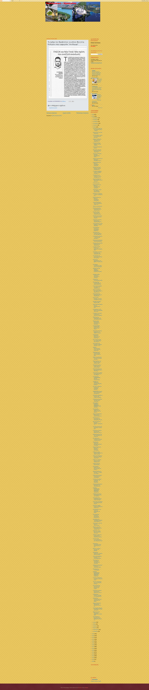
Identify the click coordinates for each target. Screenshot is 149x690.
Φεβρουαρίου (96, 629)
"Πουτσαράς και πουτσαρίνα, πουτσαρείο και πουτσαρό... (96, 562)
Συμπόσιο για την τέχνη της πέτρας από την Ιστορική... (97, 216)
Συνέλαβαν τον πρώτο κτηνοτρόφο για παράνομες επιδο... (97, 252)
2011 (93, 657)
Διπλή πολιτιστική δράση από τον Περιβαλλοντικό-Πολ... (97, 306)
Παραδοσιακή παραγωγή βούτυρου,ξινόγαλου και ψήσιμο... (97, 444)
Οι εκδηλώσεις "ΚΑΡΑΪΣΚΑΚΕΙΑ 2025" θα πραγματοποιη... (96, 378)
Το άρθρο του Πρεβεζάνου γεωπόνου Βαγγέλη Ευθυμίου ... (97, 383)
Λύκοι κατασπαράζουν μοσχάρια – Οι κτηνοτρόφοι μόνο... (97, 557)
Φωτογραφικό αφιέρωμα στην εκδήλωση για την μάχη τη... (97, 411)
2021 (93, 639)
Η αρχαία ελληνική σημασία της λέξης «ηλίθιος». (97, 144)
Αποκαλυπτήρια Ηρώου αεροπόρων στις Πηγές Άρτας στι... (97, 485)
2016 (93, 648)
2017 (93, 646)
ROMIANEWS (95, 679)
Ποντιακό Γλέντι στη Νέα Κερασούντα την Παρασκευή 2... (97, 244)
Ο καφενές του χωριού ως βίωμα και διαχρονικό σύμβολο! (97, 314)
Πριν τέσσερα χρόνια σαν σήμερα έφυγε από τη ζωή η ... (97, 340)
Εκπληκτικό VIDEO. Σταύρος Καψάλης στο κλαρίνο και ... (97, 506)
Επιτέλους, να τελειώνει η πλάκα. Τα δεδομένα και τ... (97, 194)
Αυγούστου (95, 125)
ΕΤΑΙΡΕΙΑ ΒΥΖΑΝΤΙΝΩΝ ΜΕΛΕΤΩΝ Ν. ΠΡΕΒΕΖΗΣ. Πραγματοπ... (96, 490)
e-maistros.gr (94, 86)
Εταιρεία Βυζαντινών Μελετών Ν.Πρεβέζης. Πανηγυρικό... (97, 199)
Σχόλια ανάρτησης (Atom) (57, 115)
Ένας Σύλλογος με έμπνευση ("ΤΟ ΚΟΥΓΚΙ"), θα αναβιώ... (96, 587)
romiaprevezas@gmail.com (96, 62)
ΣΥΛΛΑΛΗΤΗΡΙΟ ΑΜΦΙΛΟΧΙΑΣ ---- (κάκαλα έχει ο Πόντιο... (97, 327)
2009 (93, 661)
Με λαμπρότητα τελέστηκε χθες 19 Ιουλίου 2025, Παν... (97, 283)
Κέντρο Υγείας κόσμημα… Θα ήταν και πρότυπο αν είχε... (97, 298)
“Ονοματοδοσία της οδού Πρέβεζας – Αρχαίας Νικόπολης (97, 224)
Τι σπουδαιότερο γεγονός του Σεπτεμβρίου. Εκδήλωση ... (96, 229)
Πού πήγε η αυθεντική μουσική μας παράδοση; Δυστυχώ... (97, 388)
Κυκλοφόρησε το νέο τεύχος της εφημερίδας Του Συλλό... (97, 511)
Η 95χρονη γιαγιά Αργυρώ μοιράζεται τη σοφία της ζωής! (97, 453)
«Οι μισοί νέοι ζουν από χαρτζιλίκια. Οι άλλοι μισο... (97, 427)
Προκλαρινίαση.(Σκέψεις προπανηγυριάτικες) (97, 241)
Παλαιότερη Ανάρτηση (82, 113)
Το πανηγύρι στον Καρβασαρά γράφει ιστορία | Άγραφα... (97, 498)
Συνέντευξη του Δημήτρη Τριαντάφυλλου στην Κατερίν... (97, 502)
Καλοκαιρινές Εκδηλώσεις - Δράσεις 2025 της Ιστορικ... (97, 553)
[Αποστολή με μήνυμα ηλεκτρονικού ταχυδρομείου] (69, 101)
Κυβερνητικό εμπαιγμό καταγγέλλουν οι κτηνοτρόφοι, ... (97, 476)
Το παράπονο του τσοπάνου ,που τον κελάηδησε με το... (97, 176)
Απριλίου (95, 625)
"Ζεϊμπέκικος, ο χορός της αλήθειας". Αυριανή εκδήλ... (97, 190)
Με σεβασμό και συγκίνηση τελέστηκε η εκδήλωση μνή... (97, 439)
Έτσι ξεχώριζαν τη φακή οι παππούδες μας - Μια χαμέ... (97, 136)
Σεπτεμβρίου (95, 123)
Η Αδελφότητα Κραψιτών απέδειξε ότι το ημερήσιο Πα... (97, 595)
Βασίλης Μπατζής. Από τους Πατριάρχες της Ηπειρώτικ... (97, 435)
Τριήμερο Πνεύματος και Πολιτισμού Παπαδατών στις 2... (97, 159)
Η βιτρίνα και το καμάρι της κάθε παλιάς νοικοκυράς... (97, 400)
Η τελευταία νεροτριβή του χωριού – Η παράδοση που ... (97, 287)
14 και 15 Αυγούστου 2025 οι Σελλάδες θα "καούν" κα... (97, 203)
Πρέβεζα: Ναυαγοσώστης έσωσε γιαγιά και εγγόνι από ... (96, 349)
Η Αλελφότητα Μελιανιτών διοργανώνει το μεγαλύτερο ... (96, 336)
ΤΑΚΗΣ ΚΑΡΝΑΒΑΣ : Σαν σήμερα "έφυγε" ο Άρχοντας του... (97, 290)
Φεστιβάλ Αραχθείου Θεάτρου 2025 (97, 302)
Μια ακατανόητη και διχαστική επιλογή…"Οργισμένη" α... (97, 423)
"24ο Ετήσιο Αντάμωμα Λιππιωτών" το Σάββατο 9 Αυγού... (97, 331)
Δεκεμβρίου (95, 117)
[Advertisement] (75, 29)
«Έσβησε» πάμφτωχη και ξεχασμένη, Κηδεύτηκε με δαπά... (97, 535)
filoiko (93, 105)
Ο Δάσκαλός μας (96, 182)
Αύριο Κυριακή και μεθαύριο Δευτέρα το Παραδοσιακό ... (97, 294)
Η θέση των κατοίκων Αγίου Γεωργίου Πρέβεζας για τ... (97, 460)
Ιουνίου (94, 622)
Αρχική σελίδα (66, 113)
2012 (93, 655)
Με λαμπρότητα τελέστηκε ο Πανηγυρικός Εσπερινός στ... (96, 516)
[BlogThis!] (70, 101)
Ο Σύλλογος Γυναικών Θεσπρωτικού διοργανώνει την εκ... (97, 431)
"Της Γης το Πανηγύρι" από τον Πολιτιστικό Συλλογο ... (97, 582)
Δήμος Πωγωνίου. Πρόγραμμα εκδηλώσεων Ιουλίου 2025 (97, 613)
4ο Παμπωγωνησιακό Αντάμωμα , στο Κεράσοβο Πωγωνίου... (97, 481)
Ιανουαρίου (95, 631)
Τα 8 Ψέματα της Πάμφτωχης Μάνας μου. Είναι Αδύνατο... (97, 233)
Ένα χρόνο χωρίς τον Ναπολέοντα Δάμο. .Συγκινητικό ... (97, 150)
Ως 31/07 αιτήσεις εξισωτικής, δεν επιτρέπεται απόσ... (97, 212)
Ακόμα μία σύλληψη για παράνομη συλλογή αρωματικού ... (97, 456)
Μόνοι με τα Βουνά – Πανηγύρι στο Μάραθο (97, 549)
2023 (93, 635)
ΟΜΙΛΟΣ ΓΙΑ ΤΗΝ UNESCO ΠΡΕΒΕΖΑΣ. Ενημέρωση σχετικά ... (97, 270)
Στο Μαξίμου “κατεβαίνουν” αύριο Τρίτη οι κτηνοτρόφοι (97, 265)
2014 (93, 652)
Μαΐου (94, 624)
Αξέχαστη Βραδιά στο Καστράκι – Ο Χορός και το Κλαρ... (97, 472)
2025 (93, 116)
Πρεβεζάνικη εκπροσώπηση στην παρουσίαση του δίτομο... (97, 600)
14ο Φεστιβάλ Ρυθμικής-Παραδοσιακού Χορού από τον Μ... (97, 609)
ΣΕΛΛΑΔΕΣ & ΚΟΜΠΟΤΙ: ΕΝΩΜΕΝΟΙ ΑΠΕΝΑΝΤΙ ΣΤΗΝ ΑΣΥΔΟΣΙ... (97, 405)
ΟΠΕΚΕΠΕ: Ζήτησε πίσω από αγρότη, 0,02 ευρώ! (97, 531)
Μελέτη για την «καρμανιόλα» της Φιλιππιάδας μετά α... (97, 318)
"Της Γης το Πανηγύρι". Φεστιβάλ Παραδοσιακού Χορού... (97, 155)
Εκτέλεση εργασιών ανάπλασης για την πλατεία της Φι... (97, 209)
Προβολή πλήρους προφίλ (96, 681)
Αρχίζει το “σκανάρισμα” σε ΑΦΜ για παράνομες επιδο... (97, 566)
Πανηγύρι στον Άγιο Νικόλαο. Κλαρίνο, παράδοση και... (97, 168)
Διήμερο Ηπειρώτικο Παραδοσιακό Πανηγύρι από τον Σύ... (97, 605)
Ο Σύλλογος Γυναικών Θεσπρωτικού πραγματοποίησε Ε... (97, 220)
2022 (93, 637)
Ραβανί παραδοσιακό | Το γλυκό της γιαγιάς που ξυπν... (97, 358)
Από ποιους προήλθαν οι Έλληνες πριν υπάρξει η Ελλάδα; (97, 396)
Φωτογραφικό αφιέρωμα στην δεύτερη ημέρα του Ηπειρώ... (97, 468)
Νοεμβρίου (95, 119)
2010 (93, 659)
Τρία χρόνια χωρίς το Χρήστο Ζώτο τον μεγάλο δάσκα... (97, 366)
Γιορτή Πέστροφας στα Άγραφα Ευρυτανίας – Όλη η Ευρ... (97, 369)
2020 (93, 641)
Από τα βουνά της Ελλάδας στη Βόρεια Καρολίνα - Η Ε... (97, 344)
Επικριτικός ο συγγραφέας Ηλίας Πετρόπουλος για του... (97, 545)
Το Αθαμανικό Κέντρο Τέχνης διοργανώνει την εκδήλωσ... (97, 494)
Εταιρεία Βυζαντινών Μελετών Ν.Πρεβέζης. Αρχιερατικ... (97, 164)
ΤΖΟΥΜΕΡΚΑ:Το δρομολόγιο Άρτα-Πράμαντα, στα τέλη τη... (97, 618)
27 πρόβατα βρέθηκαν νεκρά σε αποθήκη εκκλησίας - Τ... (97, 172)
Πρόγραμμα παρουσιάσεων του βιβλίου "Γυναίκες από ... (97, 261)
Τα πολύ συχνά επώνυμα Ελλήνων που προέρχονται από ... (97, 540)
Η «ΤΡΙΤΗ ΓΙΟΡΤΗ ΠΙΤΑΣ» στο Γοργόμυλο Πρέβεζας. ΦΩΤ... (97, 248)
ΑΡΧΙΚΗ (93, 70)
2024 (93, 633)
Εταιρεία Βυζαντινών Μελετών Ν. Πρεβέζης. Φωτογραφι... (97, 449)
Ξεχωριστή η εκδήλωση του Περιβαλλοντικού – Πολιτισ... (97, 129)
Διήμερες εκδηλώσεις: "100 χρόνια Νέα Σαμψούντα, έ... (97, 140)
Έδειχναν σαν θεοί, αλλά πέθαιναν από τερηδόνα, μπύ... (97, 528)
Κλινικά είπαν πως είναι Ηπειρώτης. (97, 133)
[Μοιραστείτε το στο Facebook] (72, 101)
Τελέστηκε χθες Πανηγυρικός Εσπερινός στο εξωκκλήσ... (96, 323)
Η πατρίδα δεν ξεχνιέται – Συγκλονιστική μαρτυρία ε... (97, 237)
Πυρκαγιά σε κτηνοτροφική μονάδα (97, 280)
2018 (93, 644)
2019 (93, 642)
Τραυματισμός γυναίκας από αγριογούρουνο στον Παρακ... (97, 373)
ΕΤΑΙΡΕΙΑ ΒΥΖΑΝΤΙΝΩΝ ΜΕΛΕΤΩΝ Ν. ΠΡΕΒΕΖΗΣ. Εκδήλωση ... (96, 573)
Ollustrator (80, 687)
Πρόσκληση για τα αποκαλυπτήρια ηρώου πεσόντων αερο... (97, 354)
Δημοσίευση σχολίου (53, 107)
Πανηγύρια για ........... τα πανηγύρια (97, 569)
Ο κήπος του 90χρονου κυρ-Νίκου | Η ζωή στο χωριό (97, 578)
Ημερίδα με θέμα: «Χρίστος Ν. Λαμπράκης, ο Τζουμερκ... (96, 276)
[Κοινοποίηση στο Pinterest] (73, 101)
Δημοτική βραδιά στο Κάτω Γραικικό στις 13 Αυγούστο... (97, 180)
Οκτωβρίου (95, 121)
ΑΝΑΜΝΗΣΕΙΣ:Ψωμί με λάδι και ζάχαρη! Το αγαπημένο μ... (97, 392)
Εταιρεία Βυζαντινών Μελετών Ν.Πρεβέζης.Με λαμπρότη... (97, 186)
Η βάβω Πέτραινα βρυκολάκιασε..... (97, 464)
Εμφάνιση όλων (100, 107)
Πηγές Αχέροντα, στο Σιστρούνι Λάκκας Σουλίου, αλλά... (97, 362)
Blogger (86, 687)
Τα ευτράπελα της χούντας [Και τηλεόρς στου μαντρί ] (97, 256)
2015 (93, 650)
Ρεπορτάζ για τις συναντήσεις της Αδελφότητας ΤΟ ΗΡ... (97, 418)
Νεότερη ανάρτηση (52, 113)
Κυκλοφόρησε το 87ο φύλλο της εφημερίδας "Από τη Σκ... (97, 310)
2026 (93, 114)
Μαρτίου (95, 627)
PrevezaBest (94, 93)
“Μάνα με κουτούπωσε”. (97, 206)
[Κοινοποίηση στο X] (71, 101)
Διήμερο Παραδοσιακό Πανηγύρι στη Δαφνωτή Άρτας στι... (97, 414)
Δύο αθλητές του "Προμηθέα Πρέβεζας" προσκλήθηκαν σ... (97, 520)
